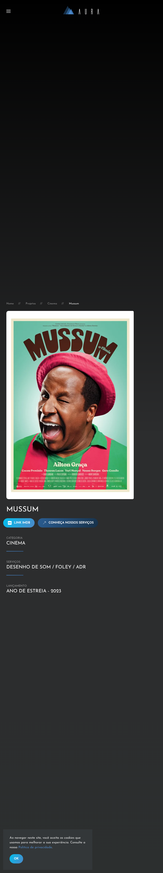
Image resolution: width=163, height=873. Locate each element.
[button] (8, 11)
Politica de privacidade (35, 847)
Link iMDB (22, 522)
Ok (16, 858)
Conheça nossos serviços (71, 522)
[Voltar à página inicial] (81, 11)
